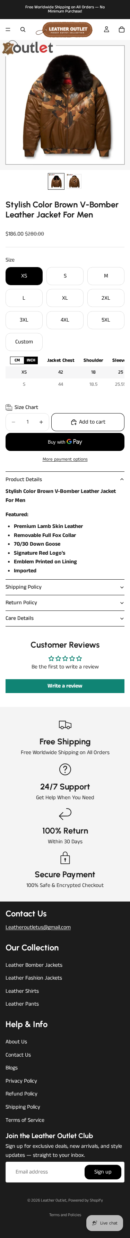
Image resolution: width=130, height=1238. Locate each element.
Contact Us (18, 1055)
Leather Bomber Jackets (34, 965)
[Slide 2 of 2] (74, 181)
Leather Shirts (22, 991)
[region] (65, 372)
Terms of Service (25, 1120)
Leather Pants (22, 1004)
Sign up (103, 1172)
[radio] (17, 360)
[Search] (23, 29)
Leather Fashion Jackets (34, 978)
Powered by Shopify (85, 1200)
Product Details (24, 480)
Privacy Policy (21, 1081)
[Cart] (121, 29)
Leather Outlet (54, 1200)
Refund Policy (21, 1094)
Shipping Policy (24, 587)
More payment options (65, 459)
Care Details (20, 618)
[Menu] (8, 29)
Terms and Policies (65, 1215)
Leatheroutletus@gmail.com (38, 927)
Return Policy (21, 603)
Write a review (65, 686)
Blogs (12, 1068)
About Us (16, 1042)
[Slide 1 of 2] (56, 181)
